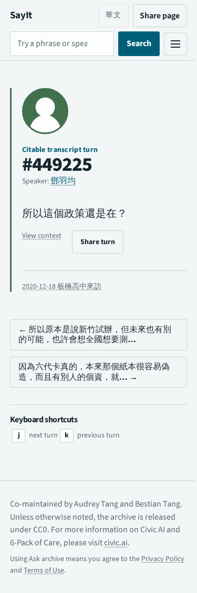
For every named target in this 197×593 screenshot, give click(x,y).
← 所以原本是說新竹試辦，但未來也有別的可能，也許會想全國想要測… (90, 334)
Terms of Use (88, 570)
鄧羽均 (63, 180)
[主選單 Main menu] (167, 44)
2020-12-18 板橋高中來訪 (61, 286)
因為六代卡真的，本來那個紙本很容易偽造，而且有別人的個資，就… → (94, 371)
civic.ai (157, 542)
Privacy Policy (31, 570)
